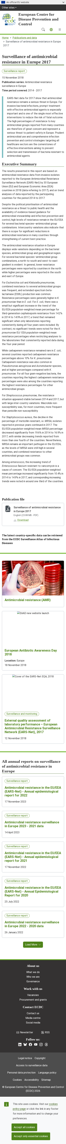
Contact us (33, 1013)
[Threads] (46, 1044)
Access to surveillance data (31, 1065)
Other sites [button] (8, 7)
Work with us (33, 988)
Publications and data (24, 37)
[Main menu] (59, 29)
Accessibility (31, 1079)
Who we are (33, 976)
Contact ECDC (33, 1007)
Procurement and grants (33, 999)
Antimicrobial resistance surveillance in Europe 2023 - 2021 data (32, 824)
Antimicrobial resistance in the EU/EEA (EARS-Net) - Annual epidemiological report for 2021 (33, 857)
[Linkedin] (19, 1044)
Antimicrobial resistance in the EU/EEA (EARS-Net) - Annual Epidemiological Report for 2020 (33, 891)
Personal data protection (21, 1072)
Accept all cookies (24, 1127)
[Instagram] (41, 1044)
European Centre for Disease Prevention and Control (38, 19)
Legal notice (25, 1058)
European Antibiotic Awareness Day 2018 (31, 652)
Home (5, 37)
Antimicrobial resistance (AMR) (28, 600)
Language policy (47, 1072)
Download (23, 520)
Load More (31, 944)
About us (33, 966)
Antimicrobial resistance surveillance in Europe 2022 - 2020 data (32, 924)
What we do (33, 972)
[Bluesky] (25, 1044)
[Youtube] (35, 1044)
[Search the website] (43, 29)
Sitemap (46, 1079)
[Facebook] (30, 1044)
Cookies (17, 1079)
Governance (33, 981)
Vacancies (33, 995)
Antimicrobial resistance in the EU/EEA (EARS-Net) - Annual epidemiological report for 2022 (33, 791)
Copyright (40, 1058)
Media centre (33, 1017)
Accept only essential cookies (31, 1136)
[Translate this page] (51, 29)
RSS (47, 1032)
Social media (33, 1022)
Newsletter (26, 1032)
